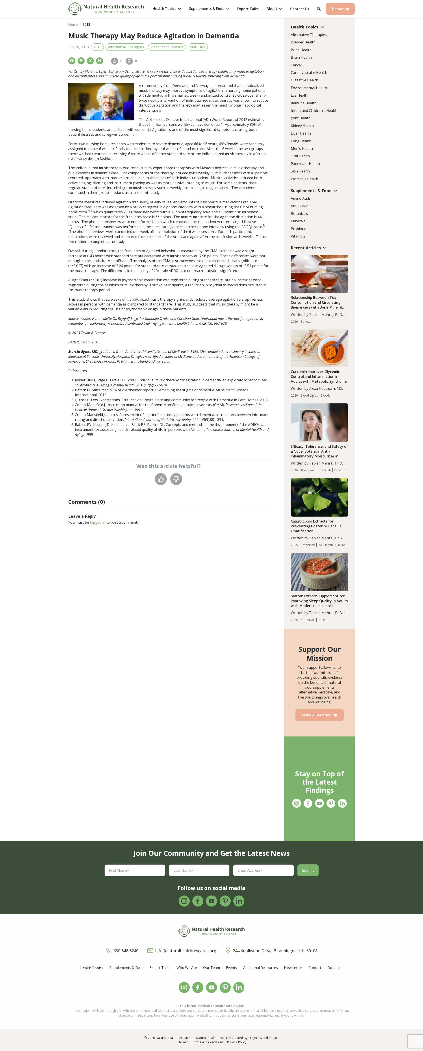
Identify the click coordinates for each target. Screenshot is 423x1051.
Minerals (298, 221)
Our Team (211, 967)
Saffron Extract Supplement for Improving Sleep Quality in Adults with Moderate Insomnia (319, 601)
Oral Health (300, 156)
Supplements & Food (126, 967)
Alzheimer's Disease (167, 47)
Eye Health (299, 95)
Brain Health (301, 57)
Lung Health (301, 141)
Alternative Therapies (126, 47)
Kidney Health (302, 125)
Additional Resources (260, 967)
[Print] (99, 60)
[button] (319, 9)
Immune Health (303, 103)
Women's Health (304, 178)
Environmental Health (309, 87)
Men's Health (302, 148)
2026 (294, 321)
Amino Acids (301, 198)
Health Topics (91, 967)
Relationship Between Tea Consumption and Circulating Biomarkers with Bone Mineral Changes (316, 305)
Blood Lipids (309, 395)
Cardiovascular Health (309, 72)
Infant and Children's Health (314, 110)
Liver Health (301, 133)
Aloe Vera (307, 470)
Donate (339, 8)
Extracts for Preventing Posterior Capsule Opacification (316, 526)
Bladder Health (303, 42)
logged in (97, 522)
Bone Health (301, 49)
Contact (314, 967)
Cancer (296, 65)
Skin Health (300, 171)
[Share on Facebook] (71, 60)
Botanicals (299, 213)
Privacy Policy (236, 1042)
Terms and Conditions (207, 1042)
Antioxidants (301, 205)
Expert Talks (160, 967)
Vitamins (298, 236)
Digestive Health (304, 80)
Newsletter (293, 967)
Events (231, 967)
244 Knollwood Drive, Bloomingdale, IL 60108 (275, 950)
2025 (294, 545)
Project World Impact (263, 1038)
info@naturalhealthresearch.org (185, 950)
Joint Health (300, 118)
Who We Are (186, 967)
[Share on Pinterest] (81, 60)
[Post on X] (90, 60)
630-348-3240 (126, 950)
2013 (97, 47)
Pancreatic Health (305, 163)
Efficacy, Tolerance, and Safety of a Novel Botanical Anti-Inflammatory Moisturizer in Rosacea (319, 453)
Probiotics (299, 228)
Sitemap (182, 1042)
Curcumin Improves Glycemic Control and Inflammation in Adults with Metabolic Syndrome (319, 376)
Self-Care (197, 47)
